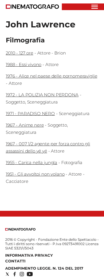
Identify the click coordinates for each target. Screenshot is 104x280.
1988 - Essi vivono (23, 64)
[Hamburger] (94, 6)
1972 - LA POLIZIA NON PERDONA (42, 94)
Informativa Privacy (29, 255)
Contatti (15, 261)
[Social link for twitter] (7, 274)
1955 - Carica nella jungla (31, 162)
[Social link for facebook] (14, 274)
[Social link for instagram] (22, 274)
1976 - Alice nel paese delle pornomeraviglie (51, 76)
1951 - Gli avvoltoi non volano (35, 174)
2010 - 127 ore (19, 53)
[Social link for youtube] (30, 274)
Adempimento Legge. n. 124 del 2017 (44, 268)
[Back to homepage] (20, 229)
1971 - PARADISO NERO (30, 113)
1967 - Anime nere (25, 125)
